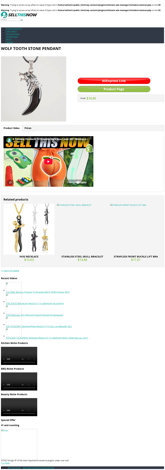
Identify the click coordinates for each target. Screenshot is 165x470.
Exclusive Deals (12, 34)
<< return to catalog (10, 270)
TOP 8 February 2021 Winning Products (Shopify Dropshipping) (34, 315)
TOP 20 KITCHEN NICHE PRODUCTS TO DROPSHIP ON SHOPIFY (35, 303)
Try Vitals (5, 463)
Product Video (12, 128)
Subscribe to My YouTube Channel (38, 467)
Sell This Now (14, 467)
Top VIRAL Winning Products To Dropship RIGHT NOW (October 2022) (38, 292)
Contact (9, 42)
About (8, 39)
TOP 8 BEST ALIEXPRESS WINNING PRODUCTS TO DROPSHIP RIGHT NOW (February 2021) (47, 338)
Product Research (14, 28)
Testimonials (12, 36)
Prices (28, 128)
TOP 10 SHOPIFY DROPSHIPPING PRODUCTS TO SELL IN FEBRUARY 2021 (39, 326)
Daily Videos (11, 31)
